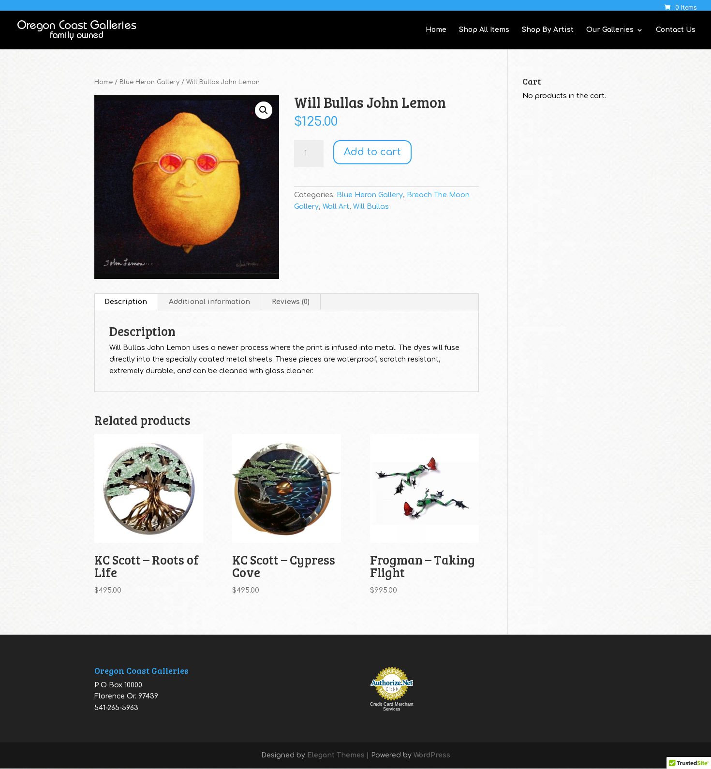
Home (436, 30)
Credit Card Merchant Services (392, 706)
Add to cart (372, 152)
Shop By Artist (548, 30)
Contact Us (676, 30)
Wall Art (336, 206)
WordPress (432, 755)
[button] (263, 110)
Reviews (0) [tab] (291, 301)
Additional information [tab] (209, 301)
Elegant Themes (336, 755)
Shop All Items (484, 30)
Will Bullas (371, 206)
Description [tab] (125, 301)
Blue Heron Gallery (149, 82)
